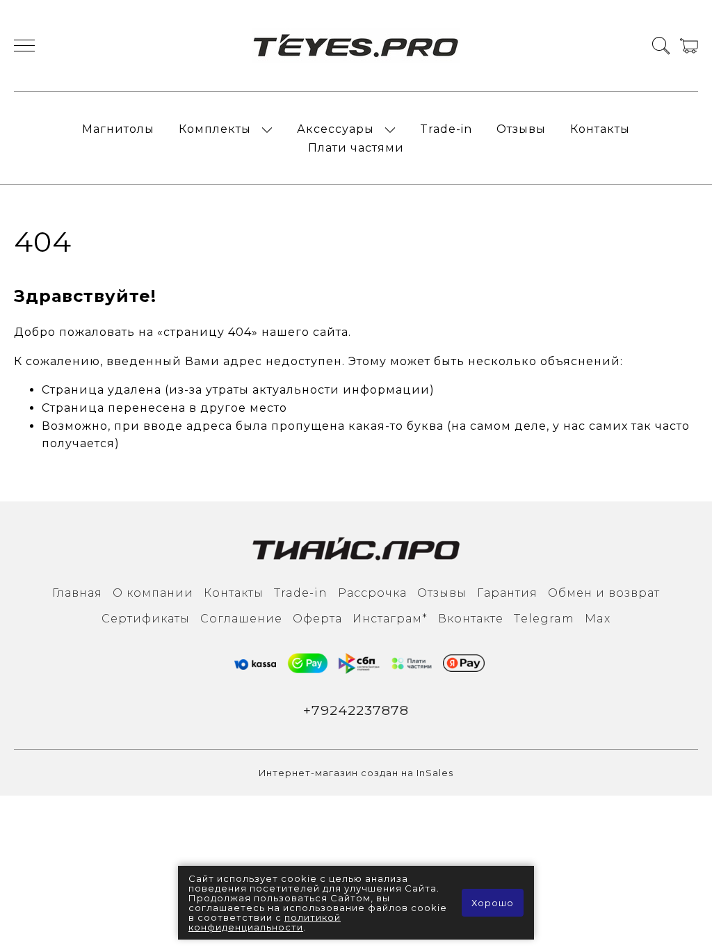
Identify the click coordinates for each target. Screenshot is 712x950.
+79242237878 (356, 710)
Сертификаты (146, 618)
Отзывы (521, 129)
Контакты (600, 129)
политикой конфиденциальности (264, 922)
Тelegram (544, 618)
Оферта (317, 618)
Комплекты (215, 129)
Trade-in (446, 129)
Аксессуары (335, 129)
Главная (77, 592)
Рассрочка (372, 592)
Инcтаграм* (390, 618)
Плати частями (356, 147)
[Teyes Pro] (356, 45)
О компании (153, 592)
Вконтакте (470, 618)
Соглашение (241, 618)
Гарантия (507, 592)
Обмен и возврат (604, 592)
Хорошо (492, 902)
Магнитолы (118, 129)
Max (597, 618)
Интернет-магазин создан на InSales (356, 773)
